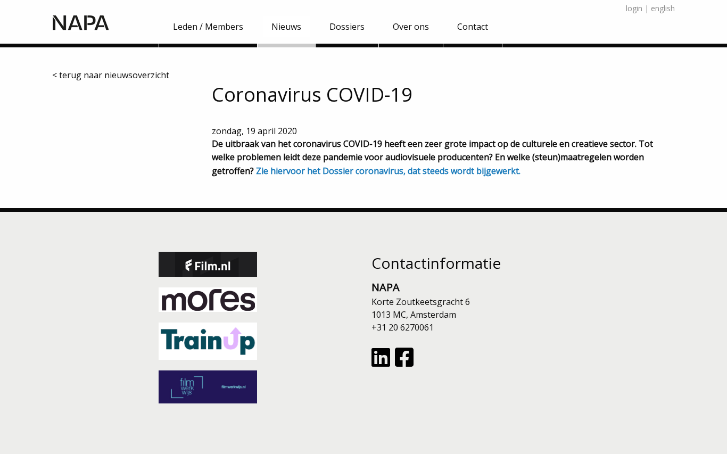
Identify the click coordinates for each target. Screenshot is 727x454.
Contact (472, 26)
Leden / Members (208, 26)
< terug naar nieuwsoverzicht (110, 75)
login (634, 8)
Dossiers (347, 26)
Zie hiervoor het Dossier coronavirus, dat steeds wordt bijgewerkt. (388, 171)
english (663, 8)
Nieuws (286, 26)
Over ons (411, 26)
